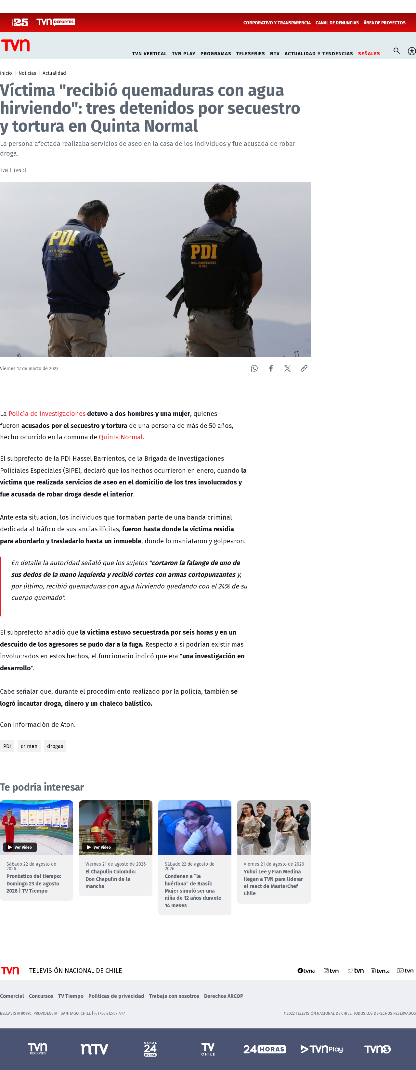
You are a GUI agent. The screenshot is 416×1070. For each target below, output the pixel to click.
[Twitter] (287, 368)
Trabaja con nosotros (174, 996)
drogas (55, 746)
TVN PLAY (184, 52)
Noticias (27, 72)
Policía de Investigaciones (46, 413)
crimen (29, 746)
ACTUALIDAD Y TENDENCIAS (319, 52)
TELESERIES (250, 52)
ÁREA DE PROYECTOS (385, 22)
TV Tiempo (71, 996)
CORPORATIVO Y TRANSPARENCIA (277, 22)
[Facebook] (271, 368)
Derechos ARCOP (223, 996)
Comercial (12, 996)
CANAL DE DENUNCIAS (337, 22)
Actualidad (54, 72)
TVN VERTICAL (149, 52)
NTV (275, 52)
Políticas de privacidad (116, 996)
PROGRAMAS (216, 52)
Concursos (41, 996)
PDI (7, 746)
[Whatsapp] (254, 368)
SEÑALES (369, 52)
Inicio (6, 72)
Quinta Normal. (121, 437)
